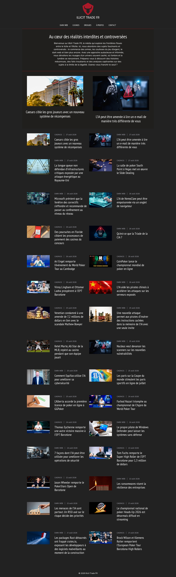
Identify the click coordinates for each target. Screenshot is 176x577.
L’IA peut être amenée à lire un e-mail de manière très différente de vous (121, 118)
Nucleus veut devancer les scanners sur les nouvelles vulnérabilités (131, 350)
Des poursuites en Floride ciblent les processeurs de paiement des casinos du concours (68, 237)
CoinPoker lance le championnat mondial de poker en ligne (130, 265)
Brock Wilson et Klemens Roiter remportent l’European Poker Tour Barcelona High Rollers (130, 543)
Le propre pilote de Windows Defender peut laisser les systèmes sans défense (132, 430)
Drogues (87, 25)
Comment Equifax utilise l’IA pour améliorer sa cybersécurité (69, 379)
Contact (112, 25)
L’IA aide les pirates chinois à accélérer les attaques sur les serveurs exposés (133, 290)
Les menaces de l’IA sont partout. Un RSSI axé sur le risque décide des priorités (69, 512)
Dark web (64, 25)
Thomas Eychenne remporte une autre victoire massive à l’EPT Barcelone (70, 430)
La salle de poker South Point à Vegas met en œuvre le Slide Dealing (132, 169)
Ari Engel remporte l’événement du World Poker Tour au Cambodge (69, 265)
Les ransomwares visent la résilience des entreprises (131, 485)
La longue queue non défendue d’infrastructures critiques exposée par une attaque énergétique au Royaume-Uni (69, 172)
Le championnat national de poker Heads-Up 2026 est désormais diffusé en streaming (132, 513)
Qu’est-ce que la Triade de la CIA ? (132, 235)
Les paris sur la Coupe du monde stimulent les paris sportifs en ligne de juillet (131, 379)
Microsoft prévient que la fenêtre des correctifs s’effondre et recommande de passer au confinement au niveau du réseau (70, 206)
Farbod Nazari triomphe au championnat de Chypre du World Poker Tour (132, 405)
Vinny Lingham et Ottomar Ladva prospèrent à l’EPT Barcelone (69, 290)
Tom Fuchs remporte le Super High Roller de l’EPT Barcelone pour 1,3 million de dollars (131, 458)
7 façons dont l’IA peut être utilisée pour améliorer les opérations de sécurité (69, 456)
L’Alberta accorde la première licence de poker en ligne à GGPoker (70, 405)
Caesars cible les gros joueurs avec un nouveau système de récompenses (55, 113)
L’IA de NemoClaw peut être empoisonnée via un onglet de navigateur (132, 202)
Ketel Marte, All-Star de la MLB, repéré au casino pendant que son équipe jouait (68, 351)
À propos (100, 25)
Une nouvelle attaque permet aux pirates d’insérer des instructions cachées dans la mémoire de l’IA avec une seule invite (132, 320)
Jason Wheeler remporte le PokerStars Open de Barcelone (69, 486)
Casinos (76, 25)
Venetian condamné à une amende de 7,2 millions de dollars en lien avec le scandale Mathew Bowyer (68, 318)
